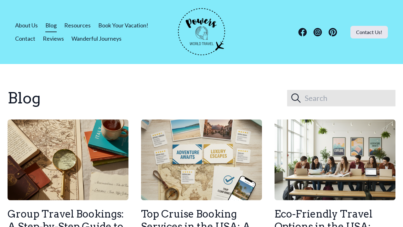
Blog (51, 25)
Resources (77, 25)
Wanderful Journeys (96, 38)
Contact (25, 38)
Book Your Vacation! (123, 25)
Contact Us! (369, 32)
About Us (26, 25)
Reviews (53, 38)
